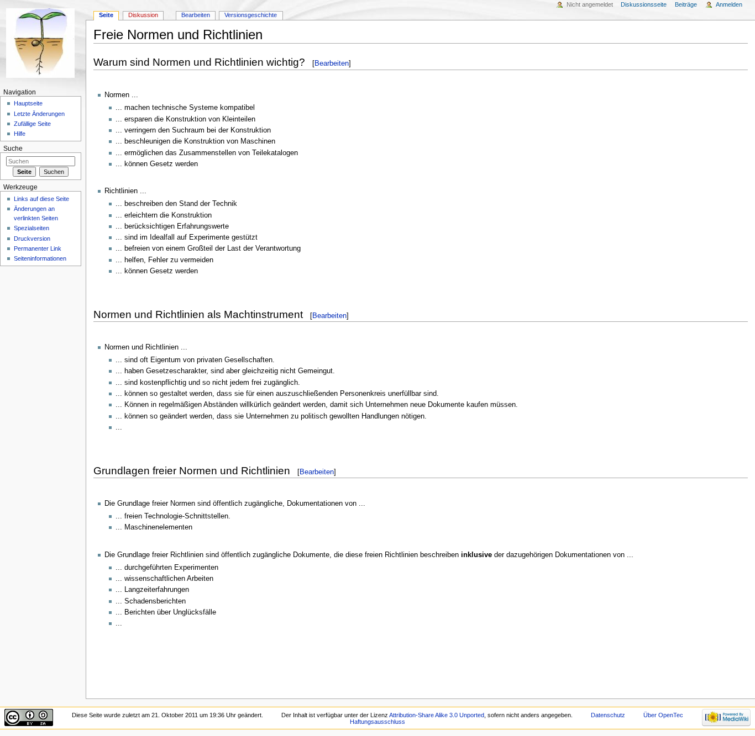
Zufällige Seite (32, 123)
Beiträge (686, 4)
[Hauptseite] (43, 43)
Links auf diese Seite (41, 198)
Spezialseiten (31, 228)
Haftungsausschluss (377, 721)
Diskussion (143, 15)
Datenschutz (608, 715)
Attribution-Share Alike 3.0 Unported (436, 715)
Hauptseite (28, 103)
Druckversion (32, 238)
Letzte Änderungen (39, 113)
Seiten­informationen (40, 258)
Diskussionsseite (644, 4)
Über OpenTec (663, 715)
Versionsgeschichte (250, 15)
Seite (106, 15)
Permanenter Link (37, 248)
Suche (13, 148)
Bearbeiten (331, 63)
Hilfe (19, 133)
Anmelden (729, 4)
